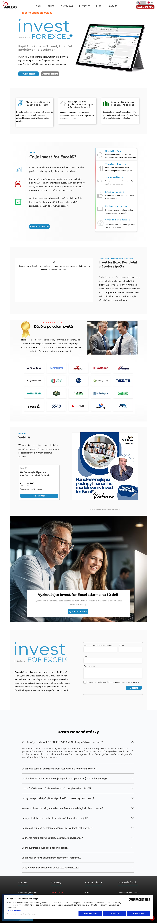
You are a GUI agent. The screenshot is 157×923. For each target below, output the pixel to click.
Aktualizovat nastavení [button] (57, 269)
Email (86, 656)
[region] (78, 387)
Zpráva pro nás (89, 666)
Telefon (121, 645)
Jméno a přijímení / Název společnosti (98, 645)
